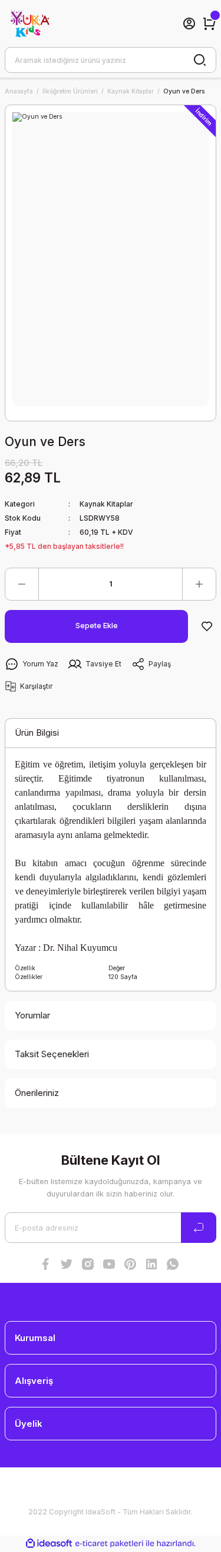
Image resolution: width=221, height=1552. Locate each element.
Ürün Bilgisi (37, 732)
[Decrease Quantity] (21, 584)
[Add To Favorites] (206, 626)
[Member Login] (189, 23)
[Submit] (198, 1227)
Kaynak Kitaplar (106, 504)
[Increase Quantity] (199, 584)
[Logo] (29, 23)
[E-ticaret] (109, 1543)
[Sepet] (209, 23)
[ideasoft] (48, 1543)
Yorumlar (32, 1015)
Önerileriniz (37, 1092)
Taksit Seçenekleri (52, 1054)
